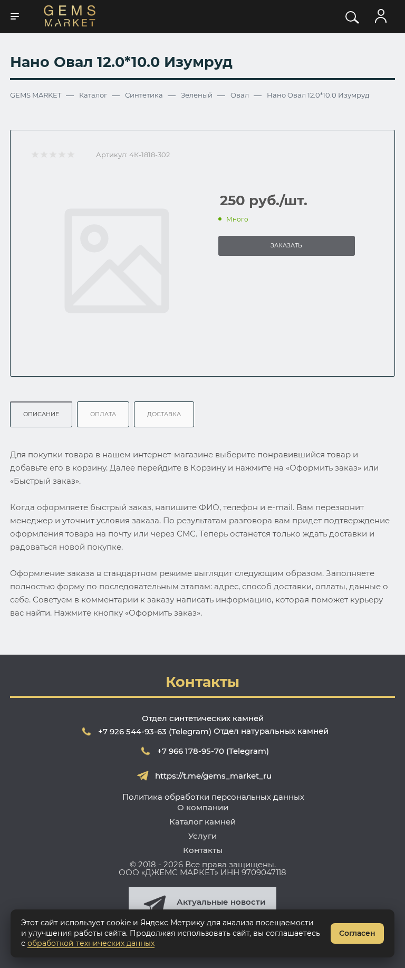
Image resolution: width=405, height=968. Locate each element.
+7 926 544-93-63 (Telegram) (154, 731)
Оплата (103, 414)
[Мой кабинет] (381, 16)
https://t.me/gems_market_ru (213, 776)
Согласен (357, 933)
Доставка (164, 414)
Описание (41, 414)
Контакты (203, 850)
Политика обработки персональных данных (213, 797)
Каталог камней (202, 822)
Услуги (202, 836)
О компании (202, 807)
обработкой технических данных (91, 943)
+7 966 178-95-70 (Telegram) (213, 751)
